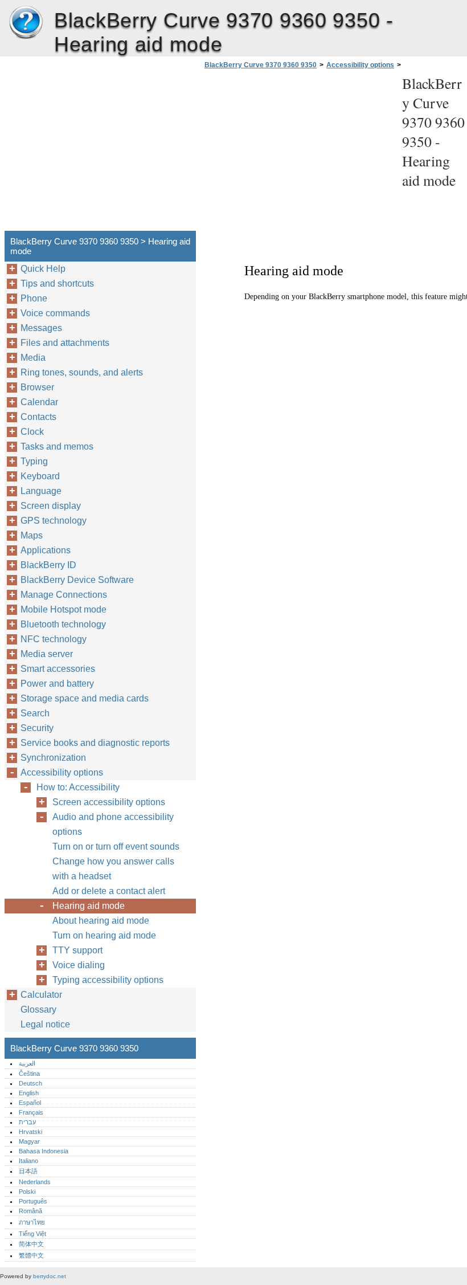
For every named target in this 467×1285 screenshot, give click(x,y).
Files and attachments (65, 343)
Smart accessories (58, 669)
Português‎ (33, 1201)
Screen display (51, 506)
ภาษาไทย (32, 1222)
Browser (37, 387)
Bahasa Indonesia (43, 1151)
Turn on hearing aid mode (104, 935)
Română (30, 1211)
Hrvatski (30, 1131)
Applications (46, 550)
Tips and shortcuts (57, 283)
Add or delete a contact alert (108, 891)
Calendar (39, 402)
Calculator (41, 995)
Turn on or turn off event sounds (115, 846)
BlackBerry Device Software (77, 580)
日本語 (28, 1171)
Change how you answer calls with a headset (113, 868)
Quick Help (43, 269)
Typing (34, 461)
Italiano (28, 1160)
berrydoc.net (49, 1276)
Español (30, 1102)
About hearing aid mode (100, 920)
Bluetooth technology (63, 624)
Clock (32, 432)
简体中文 (31, 1244)
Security (37, 728)
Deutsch (30, 1083)
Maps (32, 535)
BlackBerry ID (48, 565)
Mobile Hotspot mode (63, 609)
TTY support (77, 950)
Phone (34, 298)
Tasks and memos (57, 446)
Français (31, 1112)
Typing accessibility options (107, 980)
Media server (47, 654)
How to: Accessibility (78, 787)
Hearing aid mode (88, 906)
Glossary (38, 1009)
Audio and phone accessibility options (113, 824)
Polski (27, 1191)
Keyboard (40, 476)
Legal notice (45, 1024)
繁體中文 (31, 1255)
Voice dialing (78, 965)
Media (33, 357)
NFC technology (54, 639)
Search (35, 713)
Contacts (38, 417)
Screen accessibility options (108, 802)
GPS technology (54, 520)
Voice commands (55, 313)
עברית (27, 1122)
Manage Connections (64, 594)
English (29, 1093)
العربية (27, 1063)
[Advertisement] (297, 153)
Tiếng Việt (32, 1233)
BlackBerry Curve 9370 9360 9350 (26, 23)
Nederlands (35, 1181)
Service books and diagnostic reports (95, 743)
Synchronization (53, 757)
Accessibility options (360, 65)
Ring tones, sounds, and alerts (82, 372)
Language (41, 491)
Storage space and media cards (85, 698)
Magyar (29, 1141)
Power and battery (57, 683)
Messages (41, 328)
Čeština (29, 1073)
